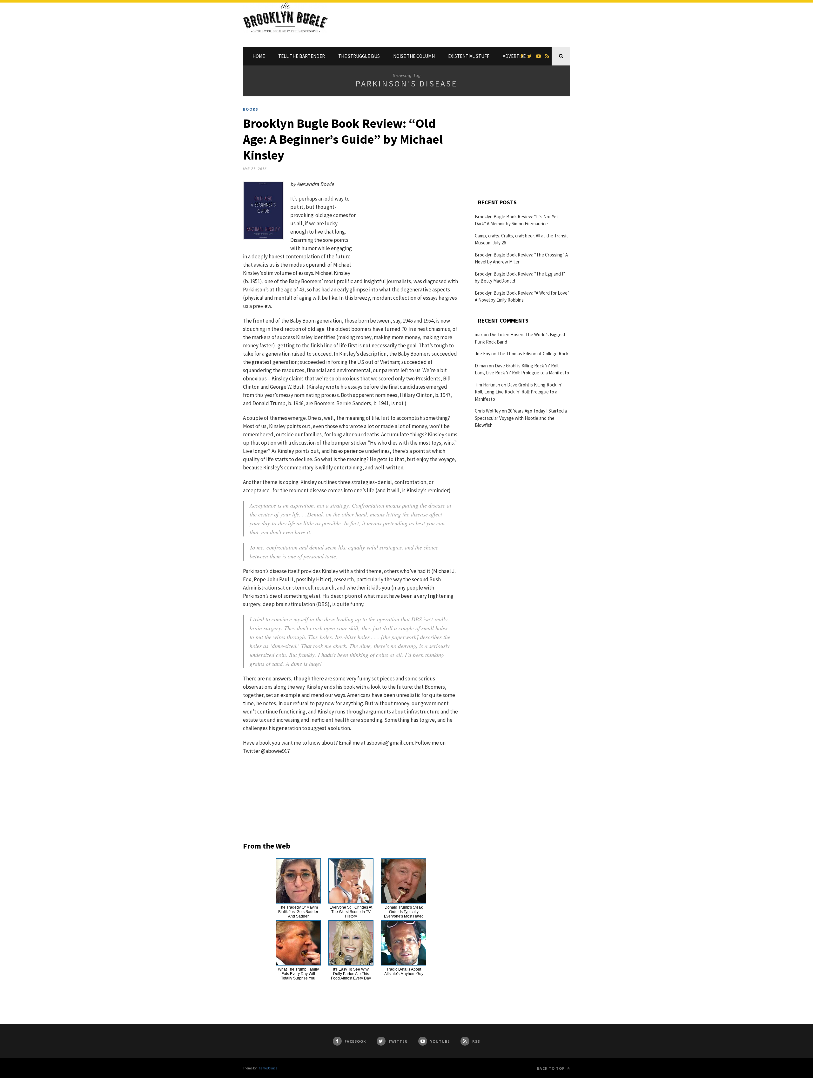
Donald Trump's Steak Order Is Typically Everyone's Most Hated (404, 911)
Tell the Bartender (301, 56)
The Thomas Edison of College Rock (532, 354)
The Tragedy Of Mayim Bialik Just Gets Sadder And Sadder (298, 911)
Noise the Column (414, 56)
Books (251, 109)
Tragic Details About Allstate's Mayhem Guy (403, 971)
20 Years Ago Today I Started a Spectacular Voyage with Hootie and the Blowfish (521, 418)
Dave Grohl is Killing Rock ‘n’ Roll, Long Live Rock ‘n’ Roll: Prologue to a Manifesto (518, 392)
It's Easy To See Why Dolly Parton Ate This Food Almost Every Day (351, 973)
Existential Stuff (468, 56)
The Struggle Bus (359, 56)
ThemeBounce (267, 1068)
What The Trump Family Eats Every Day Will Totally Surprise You (298, 973)
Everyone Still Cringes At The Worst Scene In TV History (351, 911)
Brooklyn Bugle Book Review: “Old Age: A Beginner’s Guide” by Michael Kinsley (343, 139)
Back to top (551, 1068)
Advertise (514, 56)
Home (258, 56)
